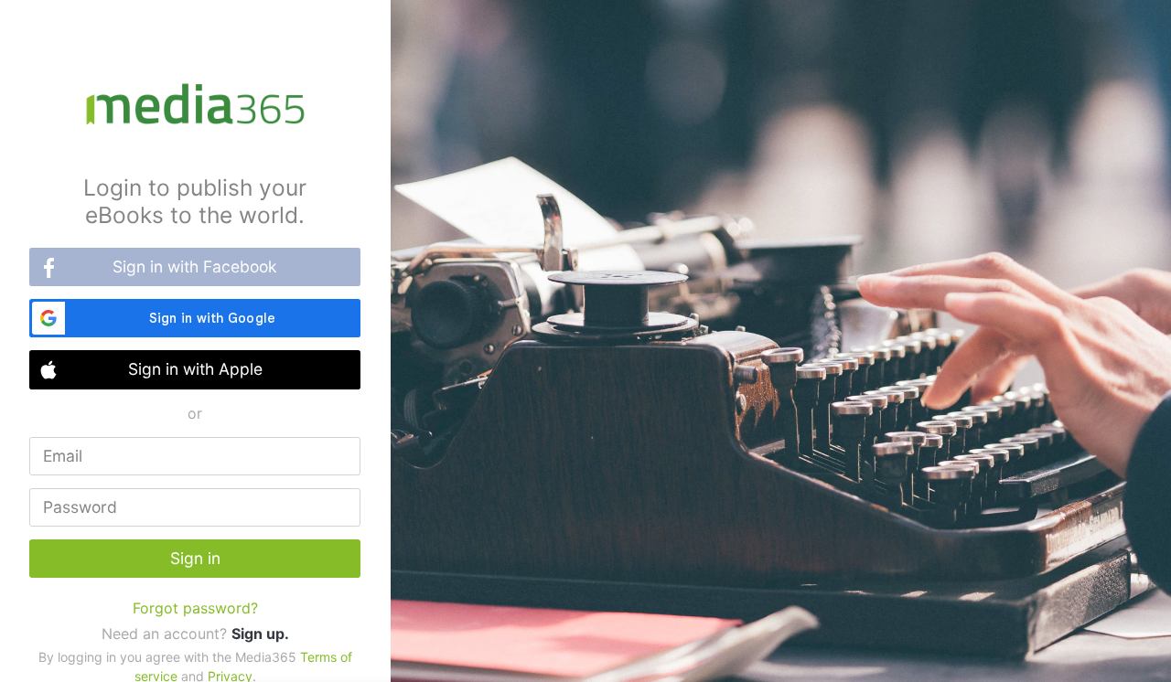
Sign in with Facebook (195, 266)
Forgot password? (195, 608)
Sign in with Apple (195, 368)
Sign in (195, 558)
